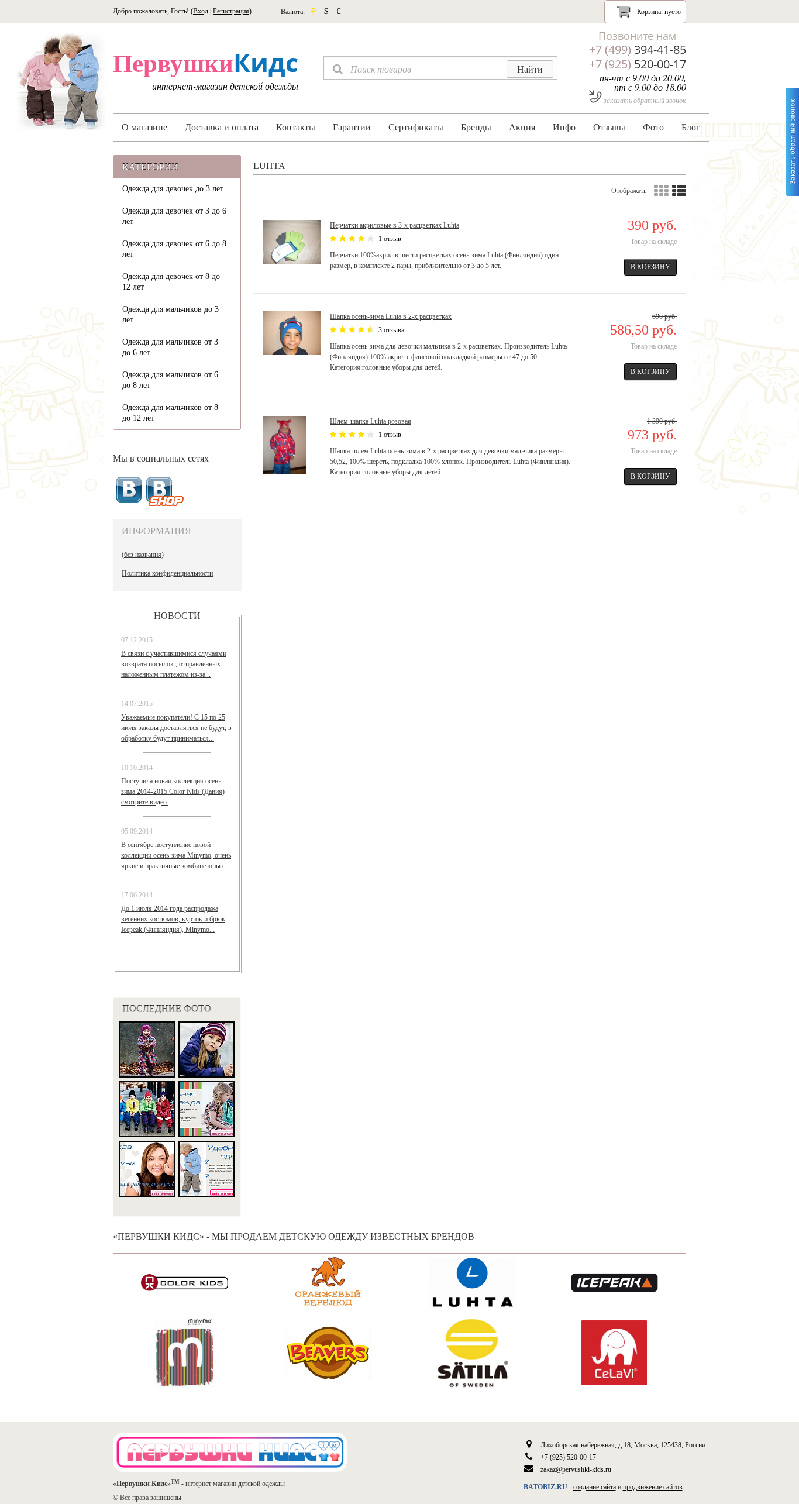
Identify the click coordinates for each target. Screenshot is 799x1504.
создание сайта (594, 1487)
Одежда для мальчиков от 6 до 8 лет (170, 380)
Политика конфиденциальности (167, 573)
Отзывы (609, 127)
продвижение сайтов (653, 1487)
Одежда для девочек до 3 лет (172, 188)
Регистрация (231, 11)
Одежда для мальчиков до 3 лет (170, 314)
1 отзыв (389, 239)
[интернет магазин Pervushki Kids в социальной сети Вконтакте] (165, 492)
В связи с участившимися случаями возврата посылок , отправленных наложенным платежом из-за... (173, 664)
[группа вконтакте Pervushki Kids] (129, 490)
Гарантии (352, 127)
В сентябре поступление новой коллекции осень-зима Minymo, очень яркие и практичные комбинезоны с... (176, 855)
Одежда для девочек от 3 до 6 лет (174, 216)
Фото (653, 127)
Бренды (476, 127)
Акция (522, 127)
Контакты (295, 127)
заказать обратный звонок (644, 100)
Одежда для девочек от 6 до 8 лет (174, 249)
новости (177, 615)
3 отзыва (391, 330)
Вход (200, 11)
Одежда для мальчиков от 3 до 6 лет (170, 347)
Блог (690, 127)
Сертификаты (415, 127)
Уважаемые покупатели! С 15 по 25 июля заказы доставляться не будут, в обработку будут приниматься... (176, 727)
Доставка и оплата (222, 127)
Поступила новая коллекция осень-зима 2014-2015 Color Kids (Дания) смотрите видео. (173, 791)
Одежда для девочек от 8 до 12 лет (171, 281)
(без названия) (143, 554)
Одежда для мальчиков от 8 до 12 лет (170, 412)
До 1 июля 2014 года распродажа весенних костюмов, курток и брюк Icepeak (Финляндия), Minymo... (173, 919)
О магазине (144, 127)
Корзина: (658, 12)
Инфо (564, 127)
